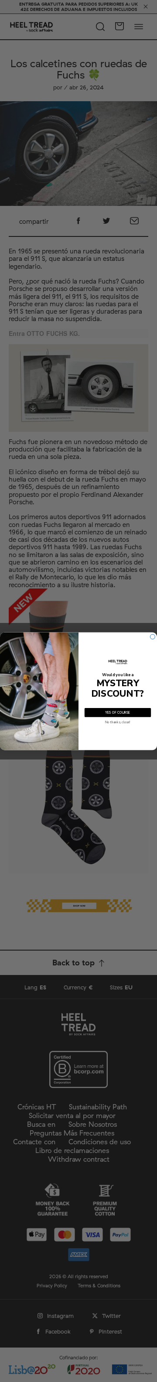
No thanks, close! (117, 722)
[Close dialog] (152, 636)
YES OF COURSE (117, 712)
